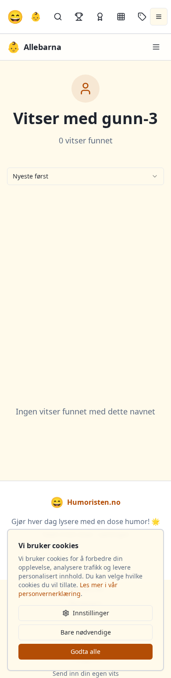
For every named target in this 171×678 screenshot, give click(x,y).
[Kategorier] (121, 17)
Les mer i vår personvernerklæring (68, 589)
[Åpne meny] (158, 16)
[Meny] (156, 47)
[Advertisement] (85, 284)
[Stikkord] (142, 17)
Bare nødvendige (86, 632)
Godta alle (85, 651)
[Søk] (58, 17)
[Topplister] (79, 17)
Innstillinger (91, 613)
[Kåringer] (100, 17)
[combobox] (85, 176)
